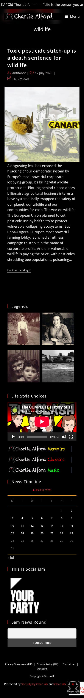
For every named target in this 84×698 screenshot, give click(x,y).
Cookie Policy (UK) (47, 664)
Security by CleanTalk (34, 684)
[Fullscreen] (71, 437)
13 (42, 525)
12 (32, 525)
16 (71, 525)
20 (42, 533)
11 (22, 525)
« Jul (11, 557)
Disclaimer (69, 664)
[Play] (13, 437)
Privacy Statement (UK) (19, 664)
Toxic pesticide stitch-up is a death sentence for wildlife (41, 58)
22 (61, 533)
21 (51, 533)
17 (12, 533)
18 (22, 533)
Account (42, 668)
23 (71, 533)
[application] (42, 421)
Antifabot (19, 73)
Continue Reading (19, 270)
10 (12, 525)
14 (51, 525)
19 (32, 533)
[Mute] (64, 437)
